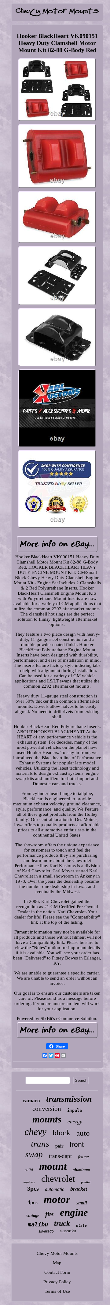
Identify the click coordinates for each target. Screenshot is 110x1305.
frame (83, 1156)
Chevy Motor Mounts (57, 1253)
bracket (78, 1189)
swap (34, 1154)
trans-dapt (60, 1156)
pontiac (86, 1182)
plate (81, 1226)
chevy (35, 1131)
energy (75, 1122)
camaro (31, 1101)
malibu (38, 1224)
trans (40, 1143)
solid (29, 1169)
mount (53, 1166)
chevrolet (58, 1179)
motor (57, 1199)
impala (74, 1110)
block (61, 1132)
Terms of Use (57, 1291)
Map (57, 1262)
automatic (54, 1189)
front (77, 1144)
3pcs (33, 1188)
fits (49, 1214)
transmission (69, 1099)
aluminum (81, 1169)
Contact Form (57, 1272)
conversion (46, 1108)
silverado (46, 1231)
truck (62, 1223)
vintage (32, 1215)
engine (74, 1212)
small (81, 1202)
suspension (68, 1231)
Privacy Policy (57, 1281)
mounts (46, 1119)
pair (59, 1146)
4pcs (33, 1202)
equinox (29, 1182)
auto (83, 1133)
